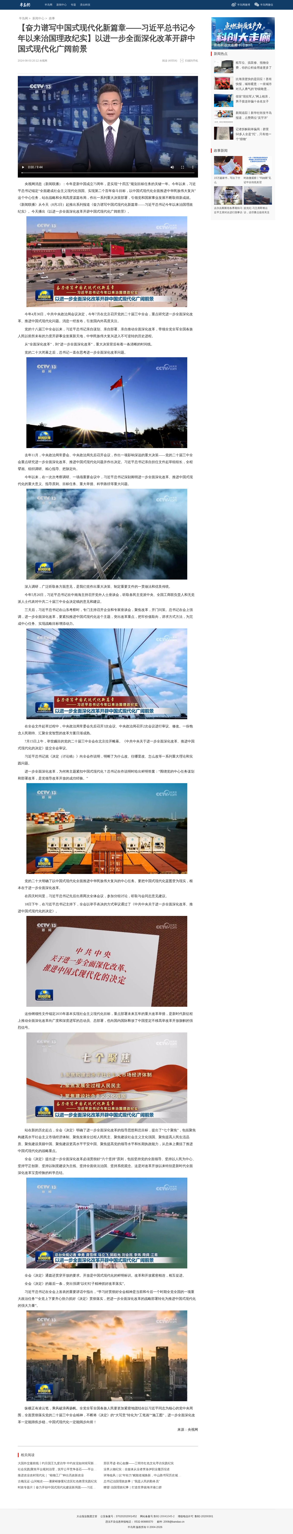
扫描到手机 (191, 60)
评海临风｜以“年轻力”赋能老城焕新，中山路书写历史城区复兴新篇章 (150, 1475)
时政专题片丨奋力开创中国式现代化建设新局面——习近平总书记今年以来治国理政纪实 (76, 1487)
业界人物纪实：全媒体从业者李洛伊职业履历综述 (137, 1469)
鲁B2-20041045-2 (164, 1516)
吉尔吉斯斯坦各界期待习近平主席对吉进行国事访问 (228, 212)
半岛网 (23, 18)
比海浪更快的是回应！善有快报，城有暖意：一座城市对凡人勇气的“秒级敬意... (254, 84)
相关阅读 (28, 1455)
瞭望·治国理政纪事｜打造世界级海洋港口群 (133, 1487)
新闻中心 (38, 18)
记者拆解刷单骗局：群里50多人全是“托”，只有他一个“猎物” (253, 134)
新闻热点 (221, 54)
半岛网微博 (243, 4)
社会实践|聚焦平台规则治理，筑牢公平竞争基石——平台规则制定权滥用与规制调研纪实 (77, 1469)
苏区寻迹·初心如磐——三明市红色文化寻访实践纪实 (139, 1463)
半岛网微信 (266, 4)
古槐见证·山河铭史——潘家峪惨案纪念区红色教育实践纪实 (57, 1481)
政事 (52, 18)
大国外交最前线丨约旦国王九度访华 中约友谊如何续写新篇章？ (60, 1463)
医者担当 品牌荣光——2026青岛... (240, 45)
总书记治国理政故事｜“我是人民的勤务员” (132, 1481)
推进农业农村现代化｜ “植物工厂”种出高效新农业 (51, 1475)
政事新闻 (221, 150)
